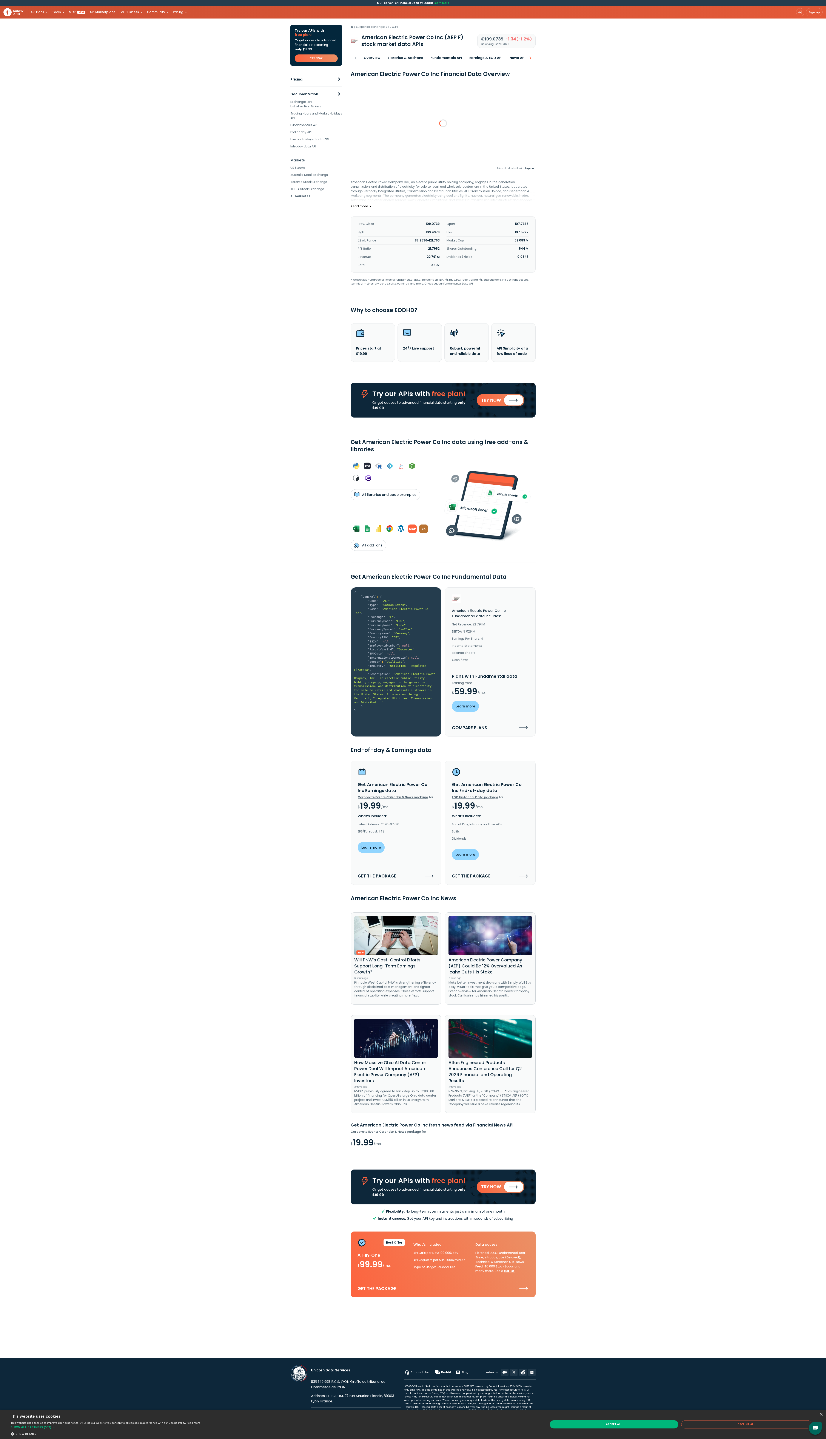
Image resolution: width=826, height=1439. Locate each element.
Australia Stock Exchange (309, 175)
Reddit (446, 1372)
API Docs (37, 12)
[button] (105, 1427)
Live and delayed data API (309, 139)
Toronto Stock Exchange (308, 182)
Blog (465, 1372)
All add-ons (371, 545)
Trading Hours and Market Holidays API (316, 115)
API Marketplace (102, 12)
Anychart (530, 168)
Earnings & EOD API (485, 57)
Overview (372, 57)
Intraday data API (303, 146)
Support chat (421, 1372)
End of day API (300, 132)
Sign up (814, 12)
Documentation (304, 94)
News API (517, 57)
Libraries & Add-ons (405, 57)
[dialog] (413, 1424)
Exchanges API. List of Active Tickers (305, 104)
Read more (193, 1423)
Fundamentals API (303, 125)
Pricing (296, 79)
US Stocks (297, 168)
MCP (76, 12)
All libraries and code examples (388, 494)
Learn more (441, 3)
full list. (509, 1271)
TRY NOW (316, 58)
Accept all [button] (614, 1424)
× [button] (821, 1414)
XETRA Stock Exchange (307, 189)
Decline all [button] (746, 1424)
